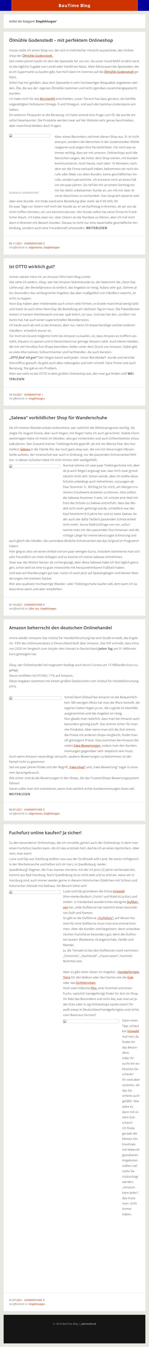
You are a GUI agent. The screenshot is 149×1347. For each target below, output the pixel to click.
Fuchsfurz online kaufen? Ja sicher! (45, 833)
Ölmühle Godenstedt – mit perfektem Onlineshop (61, 40)
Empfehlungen (52, 247)
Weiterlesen (96, 228)
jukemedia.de (88, 1323)
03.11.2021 (15, 243)
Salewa (25, 449)
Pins (93, 988)
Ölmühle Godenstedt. (37, 56)
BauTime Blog (74, 5)
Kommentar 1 (33, 394)
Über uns (34, 608)
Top (74, 1334)
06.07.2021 (15, 809)
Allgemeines (35, 247)
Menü (6, 5)
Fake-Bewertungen (87, 745)
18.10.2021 (15, 394)
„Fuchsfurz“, (105, 918)
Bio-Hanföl (47, 99)
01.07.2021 (15, 1300)
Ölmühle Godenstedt (119, 72)
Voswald (118, 891)
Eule (130, 977)
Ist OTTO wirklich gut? (32, 266)
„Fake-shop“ (77, 767)
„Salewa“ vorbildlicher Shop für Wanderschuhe (58, 417)
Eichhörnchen (85, 983)
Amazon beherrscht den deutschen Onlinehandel (60, 628)
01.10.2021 (15, 604)
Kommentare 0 (34, 243)
